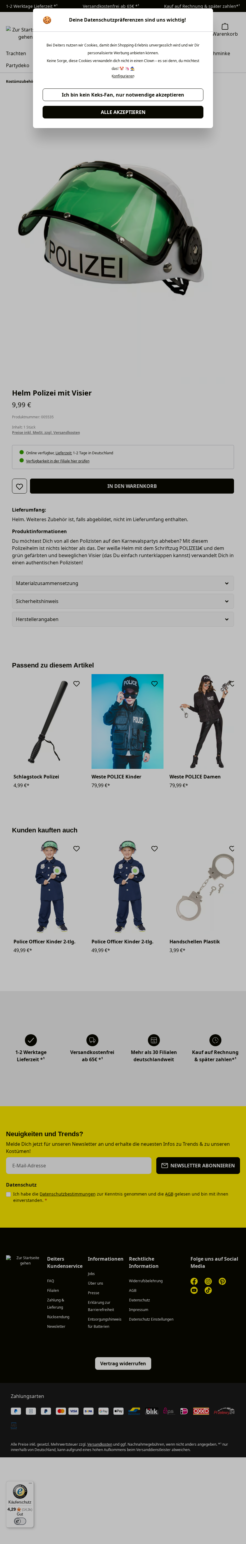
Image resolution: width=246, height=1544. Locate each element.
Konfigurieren (123, 76)
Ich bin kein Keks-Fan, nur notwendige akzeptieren (123, 94)
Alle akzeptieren (123, 112)
